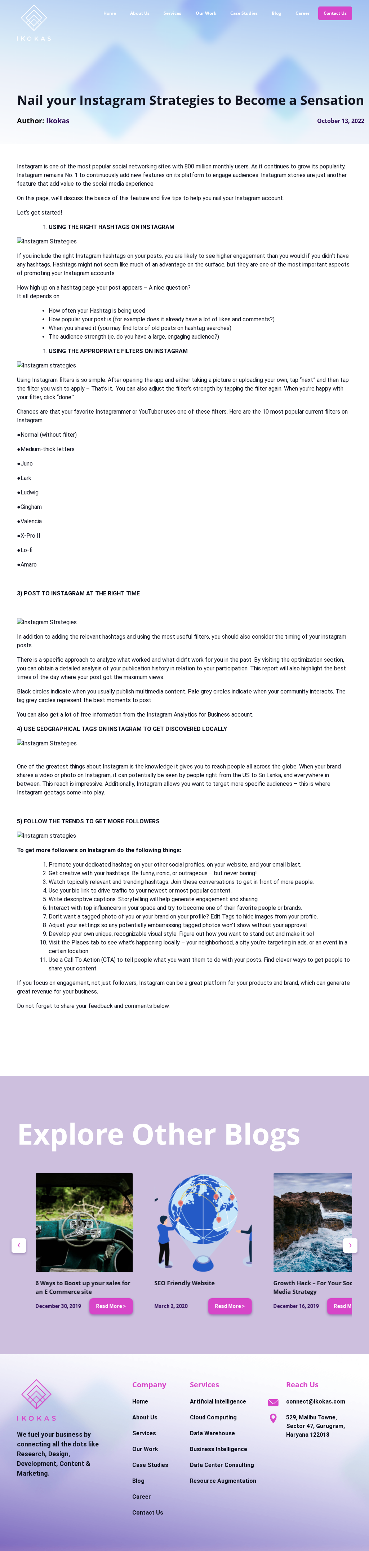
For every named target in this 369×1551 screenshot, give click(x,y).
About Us (140, 13)
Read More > (92, 1306)
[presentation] (19, 1245)
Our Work (206, 13)
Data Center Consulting (222, 1465)
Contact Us (335, 13)
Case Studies (244, 13)
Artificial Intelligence (218, 1401)
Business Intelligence (218, 1449)
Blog (276, 13)
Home (109, 13)
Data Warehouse (212, 1433)
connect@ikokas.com (315, 1401)
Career (302, 13)
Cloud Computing (213, 1417)
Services (172, 13)
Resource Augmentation (223, 1480)
